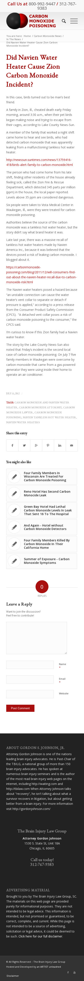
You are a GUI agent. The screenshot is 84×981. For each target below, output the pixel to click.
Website (63, 693)
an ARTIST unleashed (49, 966)
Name (62, 666)
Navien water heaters (23, 422)
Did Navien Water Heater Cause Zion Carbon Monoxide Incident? (33, 71)
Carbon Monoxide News (47, 36)
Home (27, 36)
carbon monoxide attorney (40, 407)
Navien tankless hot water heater (49, 417)
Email (62, 680)
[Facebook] (68, 972)
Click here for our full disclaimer (40, 936)
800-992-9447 (42, 4)
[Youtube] (74, 972)
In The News (13, 39)
